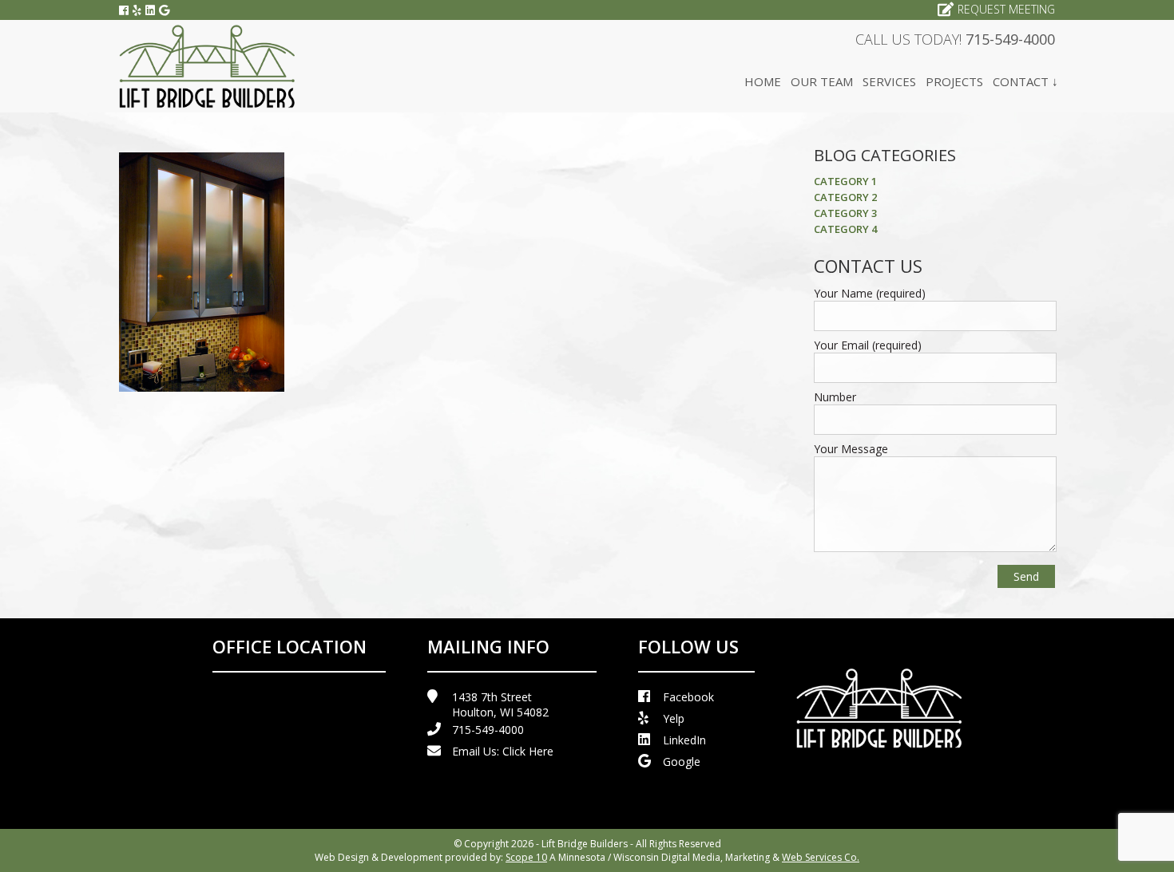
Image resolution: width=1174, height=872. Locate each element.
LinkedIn (684, 740)
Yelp (673, 718)
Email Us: (502, 751)
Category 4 (845, 229)
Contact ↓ (1025, 81)
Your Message (851, 448)
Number (835, 396)
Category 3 (845, 213)
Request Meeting (1006, 9)
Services (889, 81)
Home (762, 81)
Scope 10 (526, 857)
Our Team (822, 81)
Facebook (688, 696)
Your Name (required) (870, 293)
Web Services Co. (820, 857)
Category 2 (845, 197)
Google (681, 761)
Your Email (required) (868, 345)
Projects (954, 81)
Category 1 (845, 181)
